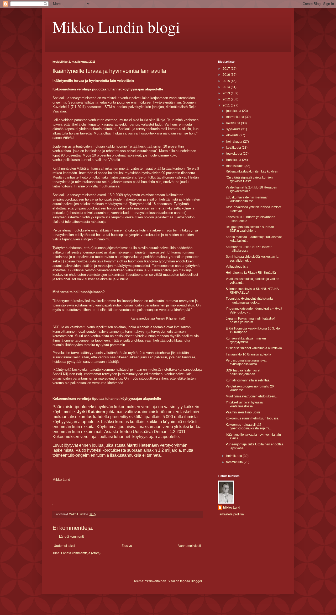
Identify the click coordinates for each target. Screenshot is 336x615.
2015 (227, 81)
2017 (227, 69)
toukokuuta (234, 153)
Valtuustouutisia (237, 266)
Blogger (196, 581)
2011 (227, 105)
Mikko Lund (231, 507)
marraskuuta (235, 117)
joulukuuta (234, 111)
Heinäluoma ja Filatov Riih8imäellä (251, 272)
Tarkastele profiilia (231, 514)
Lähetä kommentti (72, 536)
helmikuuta (234, 456)
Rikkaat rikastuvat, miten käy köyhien (252, 171)
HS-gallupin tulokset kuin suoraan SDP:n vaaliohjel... (250, 229)
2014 (227, 87)
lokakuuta (233, 123)
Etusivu (127, 546)
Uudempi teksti (64, 546)
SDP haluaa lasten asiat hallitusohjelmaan (243, 372)
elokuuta (232, 135)
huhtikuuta (234, 160)
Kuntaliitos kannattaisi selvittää (248, 380)
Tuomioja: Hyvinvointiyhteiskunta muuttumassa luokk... (249, 300)
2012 (227, 99)
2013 (227, 93)
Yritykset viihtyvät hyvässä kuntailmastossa (244, 404)
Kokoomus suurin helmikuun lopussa (252, 418)
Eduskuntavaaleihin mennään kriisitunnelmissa (247, 199)
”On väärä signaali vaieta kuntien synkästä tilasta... (249, 179)
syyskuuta (233, 129)
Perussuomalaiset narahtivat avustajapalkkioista (246, 362)
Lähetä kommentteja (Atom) (81, 553)
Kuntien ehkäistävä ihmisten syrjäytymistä (246, 340)
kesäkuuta (234, 147)
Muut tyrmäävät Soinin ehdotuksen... (251, 396)
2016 (227, 75)
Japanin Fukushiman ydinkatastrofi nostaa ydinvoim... (250, 320)
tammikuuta (235, 462)
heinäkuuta (234, 141)
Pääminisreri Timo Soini (243, 412)
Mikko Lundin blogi (116, 26)
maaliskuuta (235, 166)
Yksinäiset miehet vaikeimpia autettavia (254, 348)
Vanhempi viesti (189, 546)
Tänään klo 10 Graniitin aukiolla (248, 354)
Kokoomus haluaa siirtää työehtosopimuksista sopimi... (248, 426)
